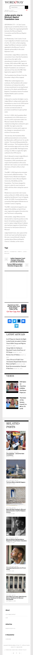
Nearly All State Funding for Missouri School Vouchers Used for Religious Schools (16, 511)
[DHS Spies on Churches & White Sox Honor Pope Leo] (12, 392)
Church (11, 452)
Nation (16, 480)
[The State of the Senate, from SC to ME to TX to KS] (12, 408)
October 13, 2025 (10, 542)
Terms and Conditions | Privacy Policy (16, 649)
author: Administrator (10, 11)
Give (7, 617)
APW (7, 452)
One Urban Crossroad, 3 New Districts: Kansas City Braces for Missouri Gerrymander (16, 598)
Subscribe (8, 639)
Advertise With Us (10, 628)
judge (24, 251)
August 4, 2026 (10, 456)
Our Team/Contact (11, 614)
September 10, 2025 (11, 601)
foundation (13, 251)
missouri (6, 253)
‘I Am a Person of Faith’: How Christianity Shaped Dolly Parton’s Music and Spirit (16, 362)
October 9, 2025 (10, 571)
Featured (16, 452)
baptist (6, 251)
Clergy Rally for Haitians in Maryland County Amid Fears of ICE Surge (15, 350)
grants (20, 251)
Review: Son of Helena (13, 355)
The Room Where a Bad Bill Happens (15, 482)
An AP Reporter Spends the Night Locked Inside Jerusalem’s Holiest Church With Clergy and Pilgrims (16, 341)
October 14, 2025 (10, 513)
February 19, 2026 (10, 483)
